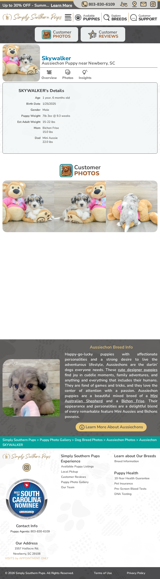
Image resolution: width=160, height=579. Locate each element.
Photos (67, 78)
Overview (49, 78)
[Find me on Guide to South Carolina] (26, 499)
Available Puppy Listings (77, 466)
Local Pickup (69, 472)
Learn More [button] (61, 5)
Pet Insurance (123, 484)
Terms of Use (103, 573)
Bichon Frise (132, 400)
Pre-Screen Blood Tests (130, 489)
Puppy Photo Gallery (55, 440)
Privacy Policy (136, 573)
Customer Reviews (73, 477)
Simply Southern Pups (19, 440)
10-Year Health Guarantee (132, 478)
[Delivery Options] (124, 4)
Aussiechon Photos (120, 440)
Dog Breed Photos (89, 440)
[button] (99, 4)
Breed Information (126, 461)
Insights (85, 78)
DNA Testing (122, 494)
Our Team (67, 487)
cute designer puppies (138, 369)
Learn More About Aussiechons (114, 427)
